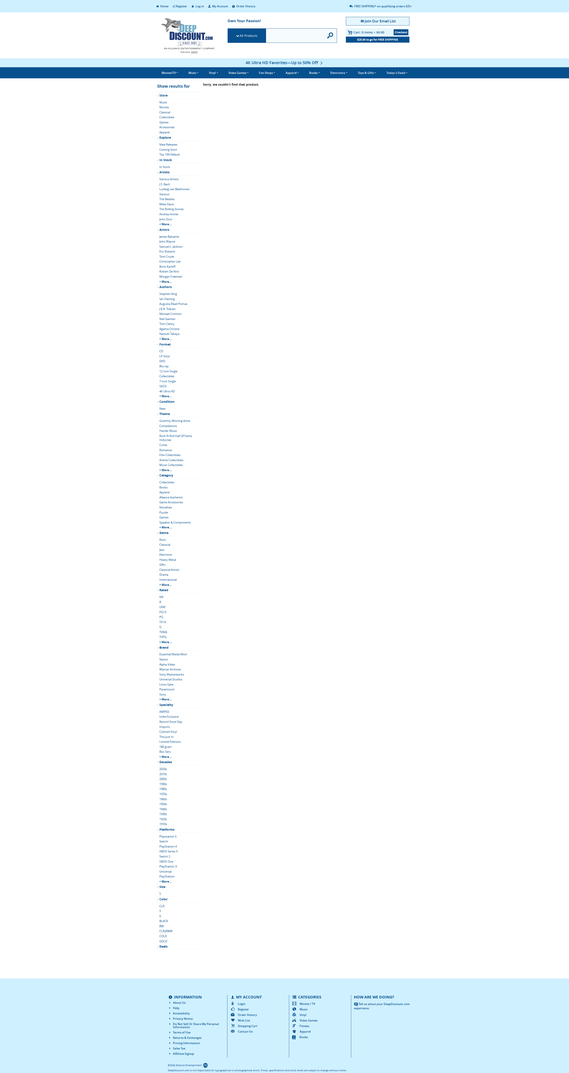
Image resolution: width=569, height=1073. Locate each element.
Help (176, 1008)
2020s (163, 769)
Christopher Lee (169, 261)
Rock (162, 540)
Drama (163, 575)
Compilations (168, 426)
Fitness (304, 1026)
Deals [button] (396, 73)
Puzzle (163, 512)
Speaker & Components (175, 522)
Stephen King (168, 294)
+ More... (165, 224)
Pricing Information (186, 1043)
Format (165, 344)
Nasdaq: (189, 52)
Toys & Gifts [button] (366, 73)
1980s (163, 789)
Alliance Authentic (171, 497)
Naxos (163, 659)
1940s (163, 809)
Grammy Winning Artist (174, 421)
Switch (163, 841)
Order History (245, 6)
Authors (165, 287)
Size (162, 887)
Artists (164, 172)
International (168, 580)
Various (164, 194)
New (162, 409)
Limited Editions (170, 742)
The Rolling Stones (171, 209)
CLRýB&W (165, 931)
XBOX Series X (168, 851)
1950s (163, 804)
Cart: (368, 32)
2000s (163, 779)
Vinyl (303, 1015)
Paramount (166, 689)
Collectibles (166, 117)
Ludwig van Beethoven (174, 189)
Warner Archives (170, 669)
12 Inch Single (168, 371)
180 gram (165, 747)
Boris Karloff (167, 267)
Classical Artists (169, 570)
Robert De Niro (169, 271)
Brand (163, 647)
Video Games (308, 1020)
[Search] (330, 35)
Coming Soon (168, 150)
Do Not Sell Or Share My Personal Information (196, 1025)
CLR (161, 906)
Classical (164, 112)
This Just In (166, 737)
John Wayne (167, 241)
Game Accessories (171, 502)
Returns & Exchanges (187, 1037)
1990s (163, 784)
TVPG (162, 637)
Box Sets (165, 752)
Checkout (401, 32)
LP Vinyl (164, 356)
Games (163, 122)
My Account (219, 6)
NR (161, 597)
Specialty (166, 705)
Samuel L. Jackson (171, 247)
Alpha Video (167, 664)
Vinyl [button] (212, 73)
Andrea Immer (168, 214)
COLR (163, 936)
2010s (163, 774)
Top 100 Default (169, 154)
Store (163, 95)
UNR (162, 607)
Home (164, 6)
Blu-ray (164, 366)
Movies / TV (307, 1004)
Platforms (166, 829)
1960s (163, 799)
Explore (165, 137)
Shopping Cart (247, 1026)
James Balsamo (169, 237)
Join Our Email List (380, 21)
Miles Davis (166, 204)
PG (161, 617)
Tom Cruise (166, 257)
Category (166, 475)
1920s (163, 819)
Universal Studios (170, 679)
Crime (163, 445)
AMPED (164, 712)
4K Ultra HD (167, 391)
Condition (166, 401)
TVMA (163, 632)
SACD (162, 386)
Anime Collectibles (171, 460)
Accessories (166, 127)
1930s (163, 814)
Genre (163, 533)
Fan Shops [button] (266, 73)
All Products (248, 36)
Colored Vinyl (168, 732)
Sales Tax (179, 1048)
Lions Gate (166, 684)
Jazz (161, 550)
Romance (165, 450)
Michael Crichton (170, 314)
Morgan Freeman (170, 277)
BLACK (163, 921)
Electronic (165, 555)
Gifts (162, 565)
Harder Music (168, 431)
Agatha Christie (169, 329)
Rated (163, 590)
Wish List (244, 1020)
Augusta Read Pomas (173, 304)
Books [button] (313, 73)
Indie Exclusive (169, 717)
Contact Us (245, 1031)
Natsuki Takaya (169, 334)
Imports (164, 727)
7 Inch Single (167, 381)
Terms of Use (181, 1032)
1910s (163, 824)
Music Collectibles (171, 465)
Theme (164, 414)
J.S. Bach (164, 184)
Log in (199, 6)
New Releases (168, 144)
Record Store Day (170, 722)
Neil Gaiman (167, 319)
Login (241, 1004)
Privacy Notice (183, 1018)
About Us (179, 1002)
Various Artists (168, 179)
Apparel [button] (291, 73)
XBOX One (166, 862)
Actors (164, 229)
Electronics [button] (337, 73)
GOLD (163, 941)
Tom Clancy (166, 324)
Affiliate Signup (183, 1053)
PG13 (162, 612)
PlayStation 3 (168, 866)
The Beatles (166, 199)
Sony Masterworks (171, 674)
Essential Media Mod (173, 654)
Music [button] (192, 73)
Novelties (165, 507)
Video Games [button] (237, 73)
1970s (163, 794)
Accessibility (181, 1013)
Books (163, 487)
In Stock (165, 160)
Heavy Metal (167, 560)
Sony (162, 694)
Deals (163, 946)
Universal (165, 871)
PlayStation (166, 876)
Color (163, 899)
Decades (165, 762)
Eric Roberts (167, 251)
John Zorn (165, 219)
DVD (162, 361)
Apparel (164, 132)
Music (163, 102)
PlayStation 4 (168, 846)
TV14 (162, 622)
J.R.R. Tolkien (167, 309)
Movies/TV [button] (169, 73)
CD (161, 351)
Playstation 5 (167, 836)
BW (161, 926)
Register (181, 6)
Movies (164, 107)
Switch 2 (164, 856)
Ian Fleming (167, 299)
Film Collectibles (169, 455)
